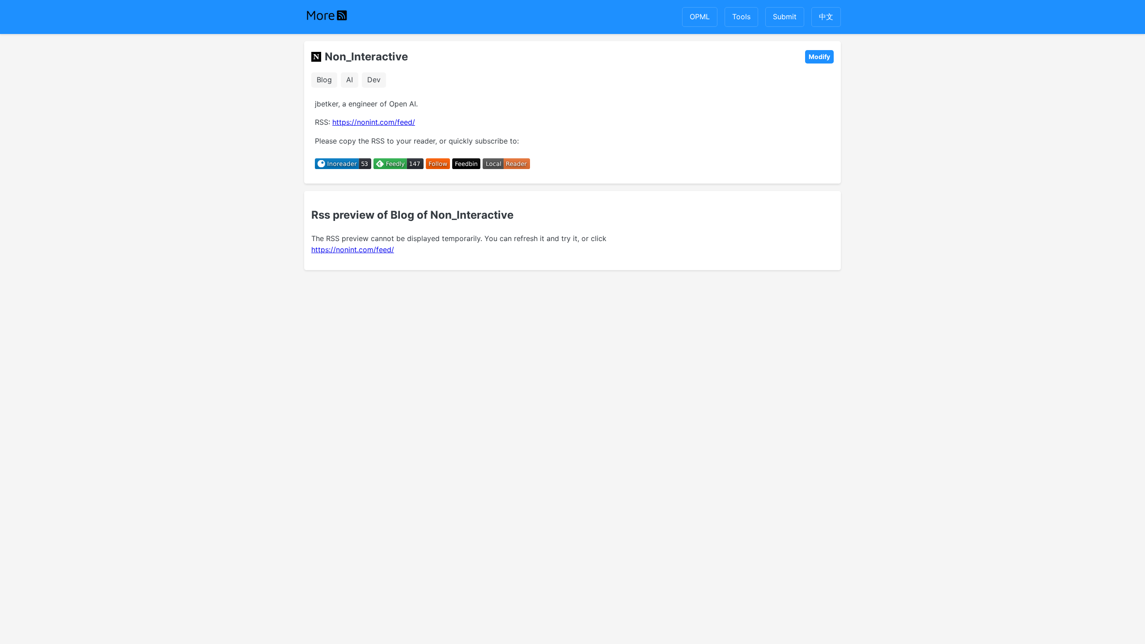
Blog (324, 79)
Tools (741, 16)
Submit (785, 16)
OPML (700, 16)
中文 (826, 16)
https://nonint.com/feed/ (373, 122)
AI (349, 79)
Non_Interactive (366, 56)
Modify (819, 56)
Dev (374, 79)
